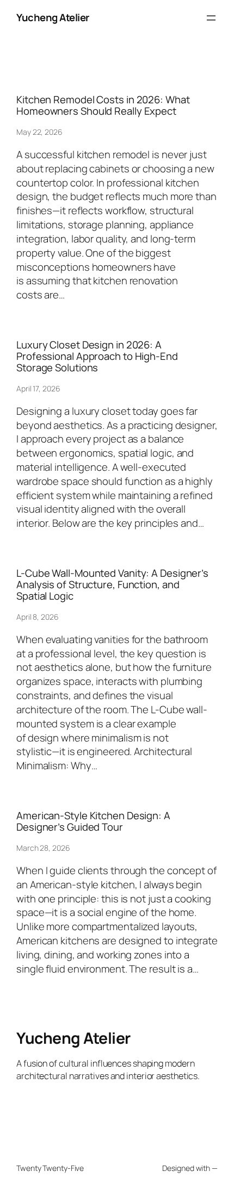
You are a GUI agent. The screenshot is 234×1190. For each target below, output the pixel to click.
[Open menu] (211, 17)
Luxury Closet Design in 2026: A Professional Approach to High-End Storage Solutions (97, 356)
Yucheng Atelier (52, 17)
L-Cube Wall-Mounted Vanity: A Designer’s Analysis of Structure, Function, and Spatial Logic (112, 584)
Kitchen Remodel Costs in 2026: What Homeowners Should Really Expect (103, 105)
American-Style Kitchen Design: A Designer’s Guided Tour (93, 821)
